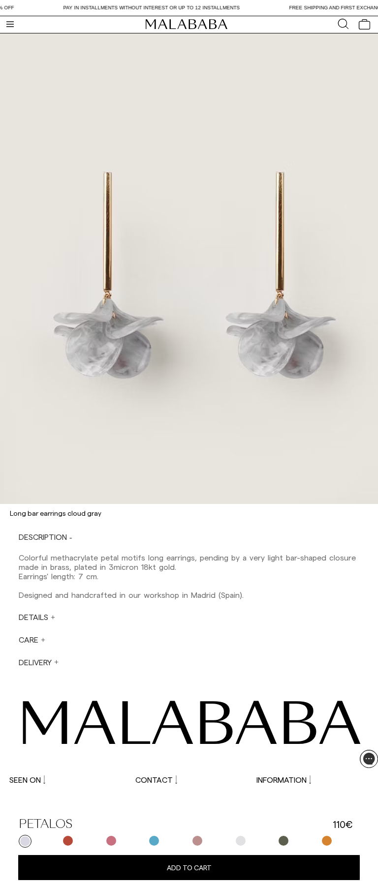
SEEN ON (25, 779)
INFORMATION (281, 779)
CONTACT (154, 779)
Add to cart (189, 867)
